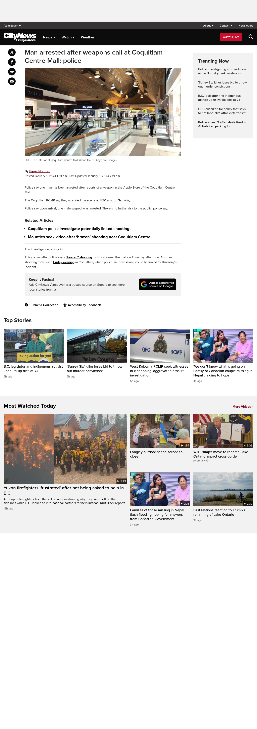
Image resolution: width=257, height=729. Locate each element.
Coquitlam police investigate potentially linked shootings (80, 228)
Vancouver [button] (11, 25)
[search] (251, 37)
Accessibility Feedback (84, 305)
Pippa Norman (39, 171)
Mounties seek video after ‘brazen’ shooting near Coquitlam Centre (89, 237)
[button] (208, 25)
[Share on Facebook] (12, 62)
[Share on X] (12, 52)
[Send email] (12, 81)
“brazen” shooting (79, 257)
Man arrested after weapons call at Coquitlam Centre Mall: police (94, 56)
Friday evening (63, 262)
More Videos (242, 407)
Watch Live (231, 37)
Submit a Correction (44, 305)
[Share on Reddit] (12, 71)
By (37, 171)
